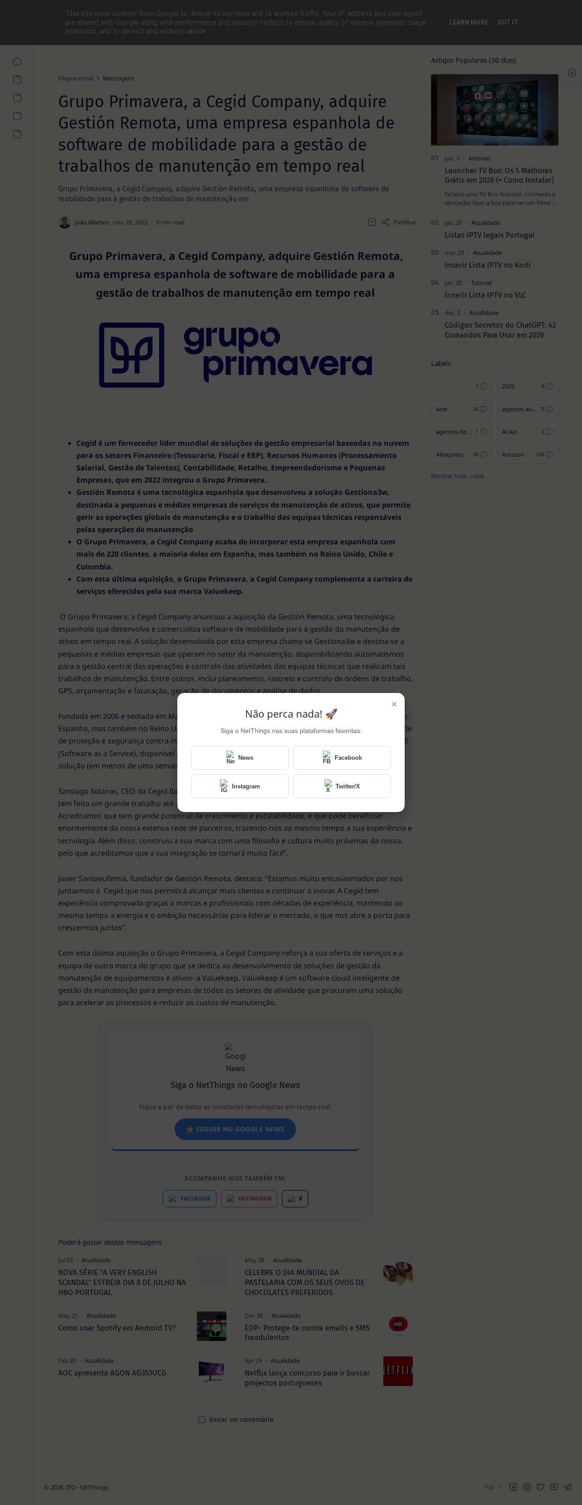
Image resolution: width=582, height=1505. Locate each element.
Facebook (348, 757)
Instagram (246, 786)
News (245, 757)
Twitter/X (348, 786)
